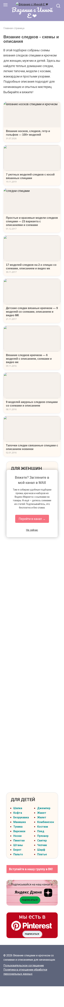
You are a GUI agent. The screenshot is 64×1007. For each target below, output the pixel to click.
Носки (17, 836)
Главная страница (13, 28)
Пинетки (19, 840)
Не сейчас (32, 530)
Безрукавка (21, 817)
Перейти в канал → (32, 519)
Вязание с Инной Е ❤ (32, 12)
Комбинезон (45, 822)
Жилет (41, 817)
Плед (40, 831)
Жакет (41, 812)
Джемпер (43, 808)
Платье (42, 854)
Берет (17, 849)
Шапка (17, 808)
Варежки (19, 831)
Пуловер (42, 836)
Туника (18, 826)
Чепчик (42, 845)
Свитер (42, 840)
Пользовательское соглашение (23, 965)
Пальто (18, 854)
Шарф (41, 849)
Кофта (17, 812)
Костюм (42, 826)
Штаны (18, 845)
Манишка (19, 822)
